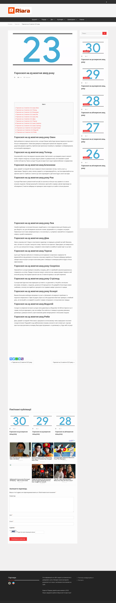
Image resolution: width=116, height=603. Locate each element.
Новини (82, 19)
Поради (44, 19)
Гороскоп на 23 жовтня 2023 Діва (25, 119)
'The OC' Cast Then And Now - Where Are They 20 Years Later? (63, 479)
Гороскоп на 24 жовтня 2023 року (63, 362)
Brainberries (20, 460)
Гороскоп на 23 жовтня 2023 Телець (26, 110)
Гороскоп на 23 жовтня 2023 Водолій (26, 130)
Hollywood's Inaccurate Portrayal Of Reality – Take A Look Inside (20, 479)
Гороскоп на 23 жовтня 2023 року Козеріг (28, 128)
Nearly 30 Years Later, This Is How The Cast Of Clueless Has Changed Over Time (42, 459)
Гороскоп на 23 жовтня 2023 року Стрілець (28, 125)
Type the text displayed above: (26, 532)
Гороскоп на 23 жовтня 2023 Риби (26, 132)
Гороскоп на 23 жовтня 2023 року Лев (26, 117)
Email (11, 521)
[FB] (106, 2)
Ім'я (11, 515)
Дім (52, 19)
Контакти (80, 580)
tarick (20, 77)
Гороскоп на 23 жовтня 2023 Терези (26, 121)
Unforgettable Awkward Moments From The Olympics (64, 458)
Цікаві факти (71, 19)
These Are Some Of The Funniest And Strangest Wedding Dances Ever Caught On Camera (41, 480)
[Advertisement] (43, 91)
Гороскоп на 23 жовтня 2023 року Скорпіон (28, 123)
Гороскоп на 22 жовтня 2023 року (22, 362)
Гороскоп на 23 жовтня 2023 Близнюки (27, 112)
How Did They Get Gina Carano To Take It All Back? (20, 458)
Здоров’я (34, 19)
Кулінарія (60, 19)
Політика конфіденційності (86, 577)
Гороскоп (28, 77)
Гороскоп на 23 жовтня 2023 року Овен (27, 108)
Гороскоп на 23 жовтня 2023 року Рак (26, 114)
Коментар (12, 496)
